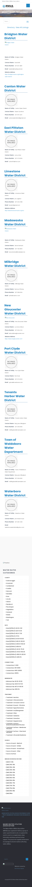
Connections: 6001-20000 (14, 670)
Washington (10, 617)
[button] (5, 551)
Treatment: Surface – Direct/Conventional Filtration (15, 724)
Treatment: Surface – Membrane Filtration (16, 728)
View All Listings (22, 27)
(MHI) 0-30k (9, 762)
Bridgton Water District (15, 36)
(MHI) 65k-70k (10, 783)
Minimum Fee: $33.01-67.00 (14, 684)
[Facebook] (27, 1)
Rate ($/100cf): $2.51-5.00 (14, 631)
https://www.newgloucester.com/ (13, 339)
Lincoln (8, 599)
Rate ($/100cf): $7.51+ (12, 636)
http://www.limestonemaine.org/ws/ (14, 210)
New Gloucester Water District (14, 309)
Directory (11, 27)
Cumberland (10, 586)
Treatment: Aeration (12, 697)
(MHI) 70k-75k (10, 785)
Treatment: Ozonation (13, 718)
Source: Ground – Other (13, 751)
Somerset (9, 612)
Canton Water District (15, 88)
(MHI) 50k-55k (10, 775)
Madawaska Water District (14, 222)
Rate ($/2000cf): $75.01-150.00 (15, 652)
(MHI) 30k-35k (10, 764)
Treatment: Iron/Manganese (14, 710)
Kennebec (9, 594)
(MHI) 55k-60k (10, 778)
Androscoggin (10, 580)
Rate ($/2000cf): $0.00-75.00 (15, 649)
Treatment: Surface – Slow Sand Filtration (16, 731)
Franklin (8, 588)
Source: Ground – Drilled (13, 746)
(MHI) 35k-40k (10, 767)
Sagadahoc (10, 609)
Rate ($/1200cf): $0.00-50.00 (15, 639)
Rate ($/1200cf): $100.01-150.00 (15, 644)
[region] (16, 551)
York (7, 620)
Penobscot (9, 604)
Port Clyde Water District (14, 351)
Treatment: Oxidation (12, 716)
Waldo (8, 615)
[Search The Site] (29, 1)
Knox (7, 596)
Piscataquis (10, 607)
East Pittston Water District (14, 130)
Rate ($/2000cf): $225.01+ (14, 657)
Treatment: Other (11, 713)
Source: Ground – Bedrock (14, 743)
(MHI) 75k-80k (10, 788)
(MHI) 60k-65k (10, 780)
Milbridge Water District (14, 264)
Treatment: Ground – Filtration (15, 705)
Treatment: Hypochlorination (15, 708)
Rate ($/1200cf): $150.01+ (13, 646)
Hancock (9, 591)
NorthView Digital (19, 868)
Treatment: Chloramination (14, 700)
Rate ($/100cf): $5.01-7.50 (14, 633)
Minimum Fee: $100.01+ (13, 689)
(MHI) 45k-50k (10, 772)
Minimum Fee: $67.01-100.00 (14, 686)
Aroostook (9, 583)
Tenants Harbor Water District (14, 396)
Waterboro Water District (14, 493)
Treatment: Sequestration (14, 721)
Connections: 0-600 (12, 665)
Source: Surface (11, 754)
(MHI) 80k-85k (10, 791)
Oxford (8, 601)
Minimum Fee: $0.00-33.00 (14, 681)
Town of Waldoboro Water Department (13, 446)
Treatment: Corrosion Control (15, 702)
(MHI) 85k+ (9, 793)
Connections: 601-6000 (13, 668)
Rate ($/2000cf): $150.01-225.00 (16, 654)
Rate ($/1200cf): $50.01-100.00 (15, 641)
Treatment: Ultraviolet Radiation (16, 735)
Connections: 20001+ (12, 673)
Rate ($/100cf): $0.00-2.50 (14, 628)
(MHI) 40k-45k (10, 770)
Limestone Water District (14, 173)
